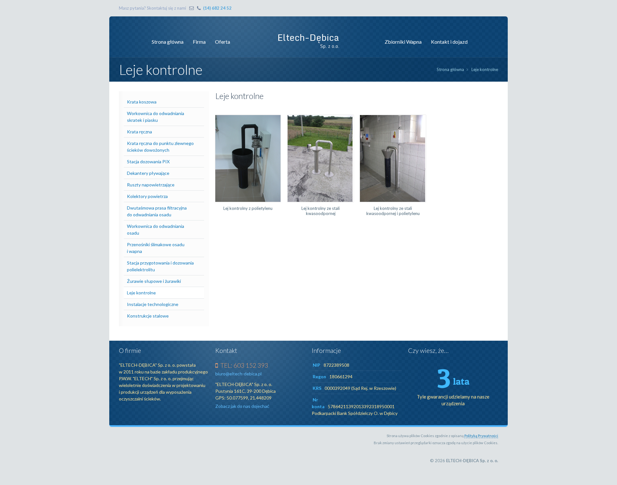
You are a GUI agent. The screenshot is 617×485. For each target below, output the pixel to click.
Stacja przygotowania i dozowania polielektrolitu (160, 266)
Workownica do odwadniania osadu (155, 229)
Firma (199, 42)
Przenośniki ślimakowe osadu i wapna (155, 248)
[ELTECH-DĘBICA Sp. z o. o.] (308, 40)
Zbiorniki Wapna (403, 42)
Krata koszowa (141, 101)
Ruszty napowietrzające (150, 184)
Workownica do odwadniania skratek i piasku (155, 117)
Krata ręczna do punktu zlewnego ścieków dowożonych (160, 146)
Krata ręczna (139, 131)
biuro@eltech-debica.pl (238, 373)
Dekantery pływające (148, 173)
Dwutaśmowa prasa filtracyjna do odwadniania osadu (157, 211)
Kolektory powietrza (147, 196)
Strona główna (167, 42)
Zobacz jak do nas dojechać (242, 406)
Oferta (222, 42)
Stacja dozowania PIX (148, 161)
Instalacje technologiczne (152, 304)
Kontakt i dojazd (449, 42)
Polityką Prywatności (481, 436)
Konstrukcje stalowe (148, 316)
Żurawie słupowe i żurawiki (154, 281)
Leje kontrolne (484, 69)
